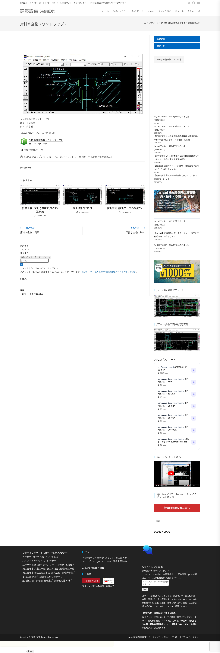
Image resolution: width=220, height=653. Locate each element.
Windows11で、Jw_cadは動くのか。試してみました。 (178, 495)
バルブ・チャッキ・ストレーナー (39, 560)
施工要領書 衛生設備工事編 (36, 572)
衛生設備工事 (194, 22)
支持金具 (70, 564)
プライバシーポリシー (191, 644)
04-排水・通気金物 (88, 156)
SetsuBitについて (64, 2)
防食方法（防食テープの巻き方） (125, 208)
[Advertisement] (82, 42)
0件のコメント (67, 157)
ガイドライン (44, 2)
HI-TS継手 (44, 552)
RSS (53, 2)
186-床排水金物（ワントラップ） (46, 139)
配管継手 (48, 580)
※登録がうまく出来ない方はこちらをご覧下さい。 (106, 557)
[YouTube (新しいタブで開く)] (198, 2)
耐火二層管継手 (30, 576)
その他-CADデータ (60, 552)
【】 (159, 620)
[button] (170, 557)
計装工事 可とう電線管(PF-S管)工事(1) (40, 210)
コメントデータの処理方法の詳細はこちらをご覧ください (109, 272)
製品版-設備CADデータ (51, 576)
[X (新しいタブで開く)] (189, 2)
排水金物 (27, 167)
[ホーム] (145, 22)
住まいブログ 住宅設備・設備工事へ (99, 585)
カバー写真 (38, 556)
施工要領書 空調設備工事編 (60, 568)
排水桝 (60, 564)
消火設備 (55, 572)
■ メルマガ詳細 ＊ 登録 (93, 568)
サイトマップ (154, 644)
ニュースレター (80, 2)
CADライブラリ (30, 552)
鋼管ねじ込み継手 (63, 580)
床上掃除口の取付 (82, 208)
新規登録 (23, 2)
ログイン (33, 2)
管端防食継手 (68, 572)
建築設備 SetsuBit (37, 11)
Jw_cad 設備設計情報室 (137, 644)
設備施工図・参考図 (32, 580)
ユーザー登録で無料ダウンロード (39, 564)
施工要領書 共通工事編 (33, 568)
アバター (26, 556)
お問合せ (166, 644)
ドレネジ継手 (52, 556)
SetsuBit (47, 157)
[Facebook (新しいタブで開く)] (193, 2)
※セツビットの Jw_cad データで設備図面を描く (105, 561)
